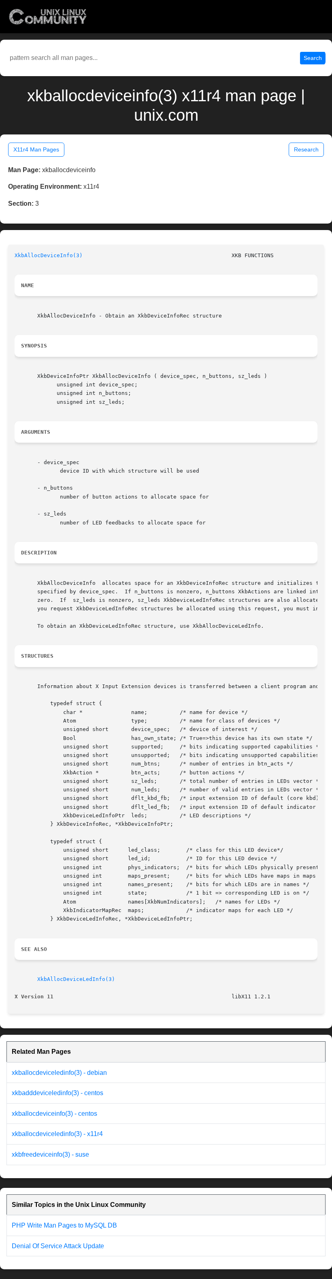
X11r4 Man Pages (36, 149)
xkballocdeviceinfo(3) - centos (54, 1113)
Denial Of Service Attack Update (58, 1246)
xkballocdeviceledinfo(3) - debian (59, 1072)
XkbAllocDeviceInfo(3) (49, 255)
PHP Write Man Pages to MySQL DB (64, 1225)
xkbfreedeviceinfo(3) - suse (50, 1154)
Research (306, 149)
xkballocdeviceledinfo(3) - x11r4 (57, 1133)
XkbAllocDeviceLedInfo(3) (76, 979)
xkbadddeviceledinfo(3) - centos (57, 1092)
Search (313, 58)
